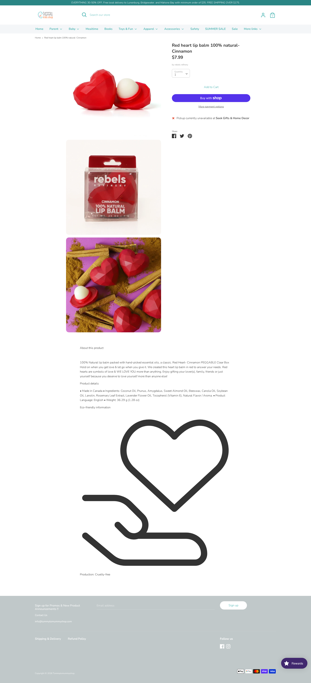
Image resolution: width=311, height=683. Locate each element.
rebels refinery (181, 64)
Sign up (233, 605)
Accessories (172, 29)
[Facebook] (222, 646)
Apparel (149, 29)
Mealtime (92, 29)
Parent (54, 29)
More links (251, 29)
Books (108, 29)
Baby (72, 29)
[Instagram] (228, 646)
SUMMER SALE (215, 29)
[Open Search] (84, 14)
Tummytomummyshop (64, 673)
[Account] (263, 14)
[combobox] (181, 73)
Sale (235, 29)
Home (39, 29)
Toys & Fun (126, 29)
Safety (194, 29)
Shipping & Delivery (48, 639)
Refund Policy (77, 639)
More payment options (211, 106)
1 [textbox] (175, 75)
